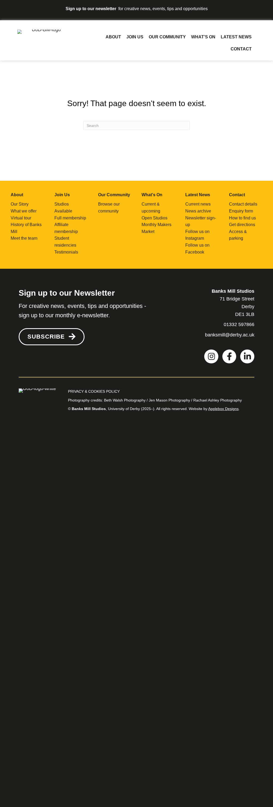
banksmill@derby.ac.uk (229, 335)
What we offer (24, 211)
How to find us (242, 218)
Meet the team (24, 238)
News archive (198, 211)
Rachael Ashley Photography (217, 400)
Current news (198, 204)
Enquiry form (241, 211)
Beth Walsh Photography (125, 400)
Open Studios (154, 218)
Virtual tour (21, 218)
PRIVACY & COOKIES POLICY (94, 391)
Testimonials (66, 252)
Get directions (242, 224)
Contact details (243, 204)
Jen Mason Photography (169, 400)
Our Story (20, 204)
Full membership (70, 218)
